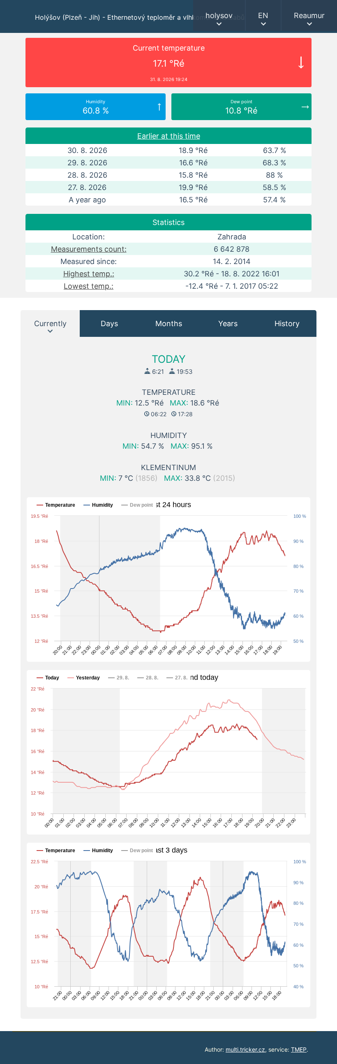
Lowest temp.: (88, 286)
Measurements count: (89, 249)
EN (263, 15)
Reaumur (309, 15)
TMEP (299, 1049)
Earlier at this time (168, 136)
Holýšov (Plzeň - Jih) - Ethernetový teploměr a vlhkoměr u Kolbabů (140, 17)
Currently (50, 323)
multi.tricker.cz (245, 1049)
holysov (219, 15)
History (287, 323)
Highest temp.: (88, 273)
